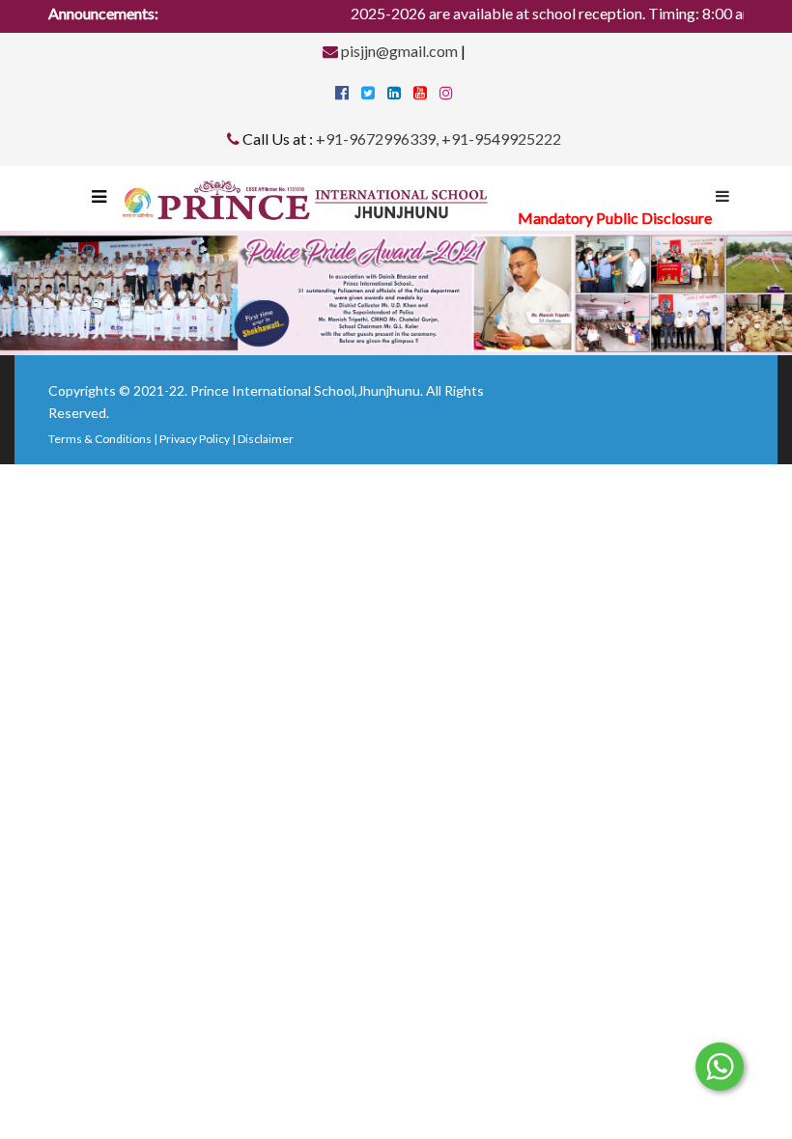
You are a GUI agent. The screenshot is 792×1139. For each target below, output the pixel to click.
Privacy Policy (194, 438)
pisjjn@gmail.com (398, 51)
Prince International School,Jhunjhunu (305, 390)
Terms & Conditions (100, 438)
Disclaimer (266, 438)
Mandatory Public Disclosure (615, 217)
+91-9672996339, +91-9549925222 (438, 138)
